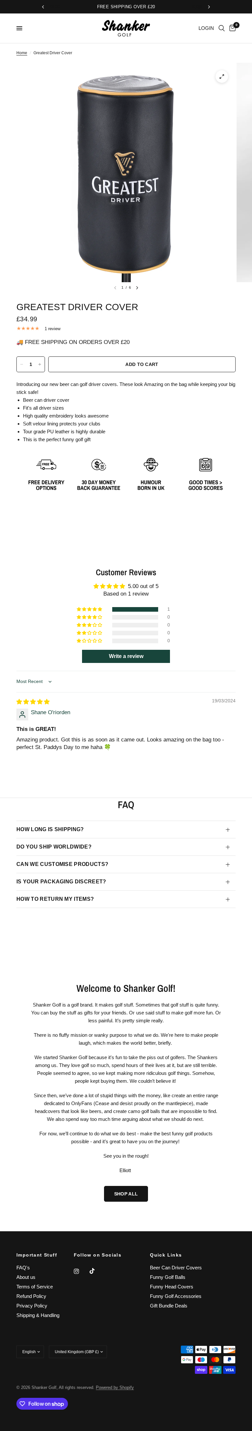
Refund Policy (31, 1296)
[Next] (137, 287)
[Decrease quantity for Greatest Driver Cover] (22, 364)
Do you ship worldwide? (54, 847)
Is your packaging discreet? (61, 881)
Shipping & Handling (37, 1315)
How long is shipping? (50, 829)
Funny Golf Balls (167, 1277)
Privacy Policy (31, 1305)
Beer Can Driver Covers (176, 1267)
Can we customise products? (62, 864)
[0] (231, 28)
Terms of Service (34, 1286)
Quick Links (166, 1255)
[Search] (221, 28)
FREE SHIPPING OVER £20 (126, 6)
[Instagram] (81, 1271)
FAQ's (23, 1267)
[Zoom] (222, 76)
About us (25, 1277)
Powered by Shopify (115, 1387)
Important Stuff (36, 1255)
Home (21, 53)
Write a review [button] (126, 656)
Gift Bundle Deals (168, 1305)
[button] (90, 609)
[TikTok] (97, 1271)
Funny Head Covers (171, 1286)
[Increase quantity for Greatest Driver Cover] (40, 364)
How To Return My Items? (55, 899)
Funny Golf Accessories (175, 1296)
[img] (33, 702)
